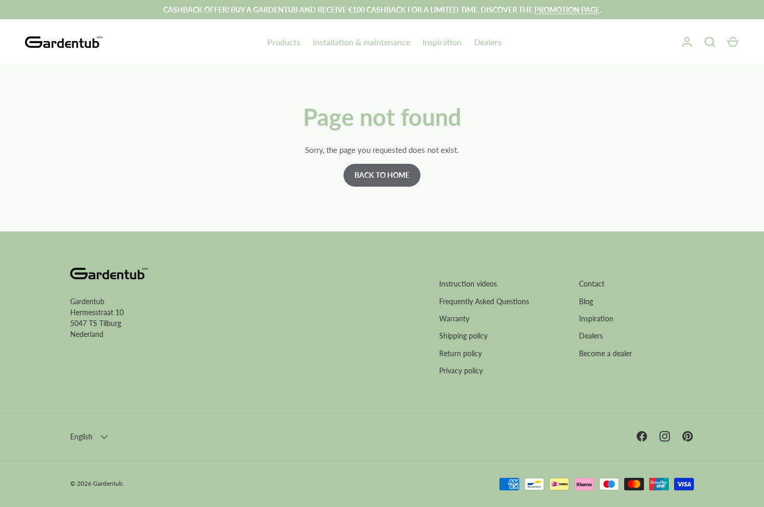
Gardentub (108, 483)
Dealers (488, 42)
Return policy (460, 353)
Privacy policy (461, 370)
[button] (732, 42)
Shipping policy (463, 335)
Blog (586, 301)
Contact (591, 283)
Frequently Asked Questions (484, 301)
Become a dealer (605, 353)
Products (283, 42)
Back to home (382, 175)
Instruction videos (468, 283)
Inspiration (442, 42)
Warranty (454, 318)
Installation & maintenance (361, 42)
